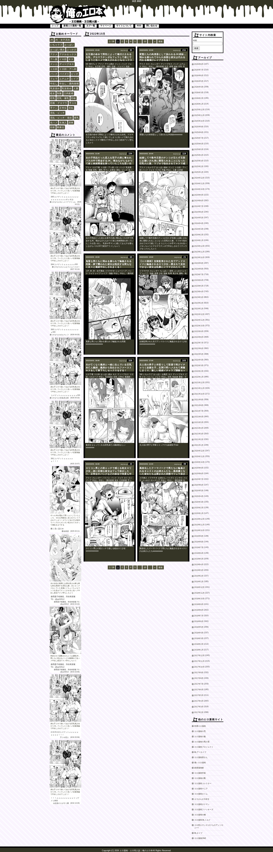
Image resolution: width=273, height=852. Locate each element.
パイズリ (64, 74)
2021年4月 (198, 428)
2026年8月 (198, 64)
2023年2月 (198, 303)
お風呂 (164, 374)
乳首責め (67, 88)
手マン (54, 108)
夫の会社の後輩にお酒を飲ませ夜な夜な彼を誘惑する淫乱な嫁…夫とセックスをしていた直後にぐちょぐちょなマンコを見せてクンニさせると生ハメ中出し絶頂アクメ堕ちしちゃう (65, 588)
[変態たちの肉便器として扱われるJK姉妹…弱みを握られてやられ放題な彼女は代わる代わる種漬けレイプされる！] (163, 100)
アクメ (54, 54)
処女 (52, 93)
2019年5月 (198, 559)
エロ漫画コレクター (202, 783)
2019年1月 (198, 582)
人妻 (75, 88)
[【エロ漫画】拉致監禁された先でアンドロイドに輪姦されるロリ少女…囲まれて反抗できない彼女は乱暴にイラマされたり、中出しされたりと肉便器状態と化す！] (163, 307)
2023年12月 (199, 246)
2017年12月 (199, 655)
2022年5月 (198, 354)
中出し (54, 83)
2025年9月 (198, 127)
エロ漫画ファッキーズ (203, 809)
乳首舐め (55, 88)
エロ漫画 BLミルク (202, 820)
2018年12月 (199, 587)
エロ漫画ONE (200, 838)
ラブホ (158, 170)
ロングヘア (155, 480)
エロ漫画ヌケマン (201, 804)
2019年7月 (198, 547)
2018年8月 (198, 610)
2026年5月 (198, 81)
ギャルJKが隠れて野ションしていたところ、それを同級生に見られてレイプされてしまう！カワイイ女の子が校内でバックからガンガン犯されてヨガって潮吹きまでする (65, 520)
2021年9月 (198, 400)
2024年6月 (198, 212)
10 (145, 41)
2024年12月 (199, 178)
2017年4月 (198, 701)
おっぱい (69, 44)
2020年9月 (198, 468)
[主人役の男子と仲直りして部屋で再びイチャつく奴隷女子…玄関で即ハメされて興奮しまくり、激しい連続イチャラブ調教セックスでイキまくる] (163, 410)
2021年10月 (199, 394)
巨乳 (52, 98)
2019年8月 (198, 542)
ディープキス (66, 64)
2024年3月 (198, 229)
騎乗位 (60, 127)
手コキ (72, 103)
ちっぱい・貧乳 (166, 271)
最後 (160, 41)
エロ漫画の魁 (200, 736)
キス (71, 59)
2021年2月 (198, 439)
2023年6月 (198, 280)
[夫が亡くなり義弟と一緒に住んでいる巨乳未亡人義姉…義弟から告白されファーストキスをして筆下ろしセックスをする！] (109, 410)
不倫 (163, 170)
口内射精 (69, 93)
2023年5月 (198, 286)
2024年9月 (198, 195)
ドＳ (144, 377)
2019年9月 (198, 536)
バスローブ (93, 377)
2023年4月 (198, 292)
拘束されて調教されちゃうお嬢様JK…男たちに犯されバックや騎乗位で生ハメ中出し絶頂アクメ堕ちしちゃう (65, 658)
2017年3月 (198, 707)
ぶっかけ (71, 49)
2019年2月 (198, 576)
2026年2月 (198, 98)
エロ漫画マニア (201, 789)
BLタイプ (198, 833)
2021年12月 (199, 383)
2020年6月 (198, 485)
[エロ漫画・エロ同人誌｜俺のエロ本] (78, 5)
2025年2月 (198, 166)
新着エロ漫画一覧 (72, 25)
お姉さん (162, 478)
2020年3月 (198, 502)
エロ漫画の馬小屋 (201, 742)
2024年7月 (198, 206)
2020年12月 (199, 451)
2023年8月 (198, 269)
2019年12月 (199, 519)
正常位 (63, 108)
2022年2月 (198, 371)
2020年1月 (198, 513)
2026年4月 (198, 87)
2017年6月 (198, 690)
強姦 (165, 273)
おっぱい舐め (162, 167)
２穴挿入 (143, 478)
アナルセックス (67, 54)
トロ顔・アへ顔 (67, 69)
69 (87, 64)
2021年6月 (198, 417)
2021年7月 (198, 411)
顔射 (52, 127)
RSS (139, 25)
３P (87, 271)
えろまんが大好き (201, 799)
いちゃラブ (56, 44)
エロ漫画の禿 (200, 731)
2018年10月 (199, 599)
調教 (71, 122)
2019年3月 (198, 570)
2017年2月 (198, 712)
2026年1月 (198, 104)
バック (54, 74)
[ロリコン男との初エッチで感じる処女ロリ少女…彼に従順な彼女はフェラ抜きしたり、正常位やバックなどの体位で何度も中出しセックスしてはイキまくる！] (109, 514)
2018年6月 (198, 621)
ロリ (126, 478)
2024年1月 (198, 240)
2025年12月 (199, 110)
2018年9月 (198, 604)
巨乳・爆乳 (63, 98)
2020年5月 (198, 491)
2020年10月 (199, 462)
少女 (161, 273)
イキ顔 (63, 59)
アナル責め (109, 64)
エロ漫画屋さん (201, 757)
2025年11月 (199, 115)
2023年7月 (198, 274)
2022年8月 (198, 337)
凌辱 (171, 66)
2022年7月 (198, 343)
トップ (55, 25)
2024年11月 (199, 183)
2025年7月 (198, 138)
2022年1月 (198, 377)
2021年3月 (198, 434)
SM (141, 374)
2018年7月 (198, 616)
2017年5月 (198, 695)
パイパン (150, 377)
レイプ (74, 78)
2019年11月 (199, 525)
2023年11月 (199, 252)
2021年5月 (198, 422)
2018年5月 (198, 627)
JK (51, 40)
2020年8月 (198, 473)
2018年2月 (198, 644)
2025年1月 (198, 172)
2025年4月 (198, 155)
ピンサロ (178, 478)
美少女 (175, 273)
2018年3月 (198, 638)
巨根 (73, 98)
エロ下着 (96, 167)
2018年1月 (198, 650)
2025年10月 (199, 121)
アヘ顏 (54, 59)
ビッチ (74, 74)
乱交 (166, 66)
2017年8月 (198, 678)
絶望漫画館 (199, 768)
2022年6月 (198, 348)
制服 (59, 93)
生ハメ (54, 122)
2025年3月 (198, 161)
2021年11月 (199, 388)
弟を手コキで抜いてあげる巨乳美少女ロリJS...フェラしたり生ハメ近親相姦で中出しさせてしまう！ (65, 190)
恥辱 (170, 273)
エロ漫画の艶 (200, 778)
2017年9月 (198, 673)
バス (116, 167)
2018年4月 (198, 633)
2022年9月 (198, 331)
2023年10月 (199, 257)
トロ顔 (54, 69)
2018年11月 (199, 593)
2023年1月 (198, 309)
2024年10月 (199, 189)
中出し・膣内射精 (69, 83)
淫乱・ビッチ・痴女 (61, 117)
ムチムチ (64, 78)
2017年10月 (199, 667)
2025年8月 (198, 132)
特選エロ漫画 (200, 726)
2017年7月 (198, 684)
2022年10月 (199, 326)
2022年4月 (198, 360)
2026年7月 (198, 70)
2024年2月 (198, 235)
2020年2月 (198, 508)
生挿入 (63, 122)
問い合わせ (151, 25)
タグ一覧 (90, 25)
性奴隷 (175, 377)
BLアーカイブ (200, 752)
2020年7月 (198, 479)
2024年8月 (198, 201)
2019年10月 (199, 530)
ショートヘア (121, 271)
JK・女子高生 (62, 40)
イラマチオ (110, 271)
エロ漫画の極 (200, 815)
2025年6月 (198, 144)
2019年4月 (198, 564)
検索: (195, 40)
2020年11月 (199, 456)
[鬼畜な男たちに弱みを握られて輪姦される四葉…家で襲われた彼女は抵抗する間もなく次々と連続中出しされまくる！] (109, 307)
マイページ (105, 25)
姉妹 (176, 66)
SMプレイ (93, 64)
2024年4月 (198, 223)
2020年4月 (198, 496)
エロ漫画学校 (200, 773)
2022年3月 (198, 365)
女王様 (98, 66)
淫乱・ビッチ (57, 113)
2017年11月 (199, 661)
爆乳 (76, 117)
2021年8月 (198, 405)
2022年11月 (199, 320)
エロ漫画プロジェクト (203, 747)
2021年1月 (198, 445)
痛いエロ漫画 (200, 762)
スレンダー (155, 64)
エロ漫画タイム (201, 794)
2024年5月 (198, 218)
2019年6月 (198, 553)
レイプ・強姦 (107, 273)
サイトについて (124, 25)
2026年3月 (198, 93)
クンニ (54, 64)
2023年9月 (198, 263)
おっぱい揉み (57, 49)
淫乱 (71, 108)
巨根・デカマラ (58, 103)
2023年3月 (198, 297)
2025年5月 (198, 149)
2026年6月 (198, 75)
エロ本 (97, 374)
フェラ (54, 78)
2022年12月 (199, 314)
